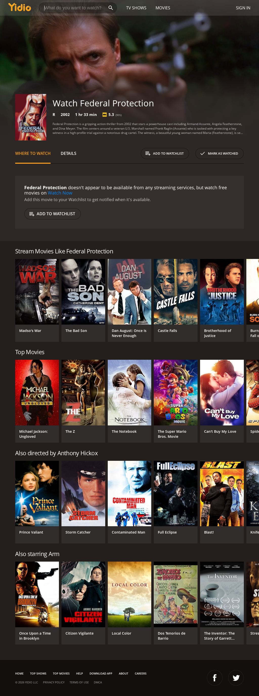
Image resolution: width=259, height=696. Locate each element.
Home (19, 673)
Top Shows (38, 673)
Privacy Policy (53, 682)
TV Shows (136, 8)
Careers (140, 673)
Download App (101, 673)
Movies (163, 8)
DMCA (98, 682)
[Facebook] (215, 678)
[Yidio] (20, 8)
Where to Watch (33, 153)
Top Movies (61, 673)
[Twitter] (236, 678)
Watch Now (60, 193)
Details (68, 153)
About (123, 673)
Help (79, 673)
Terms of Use (79, 682)
